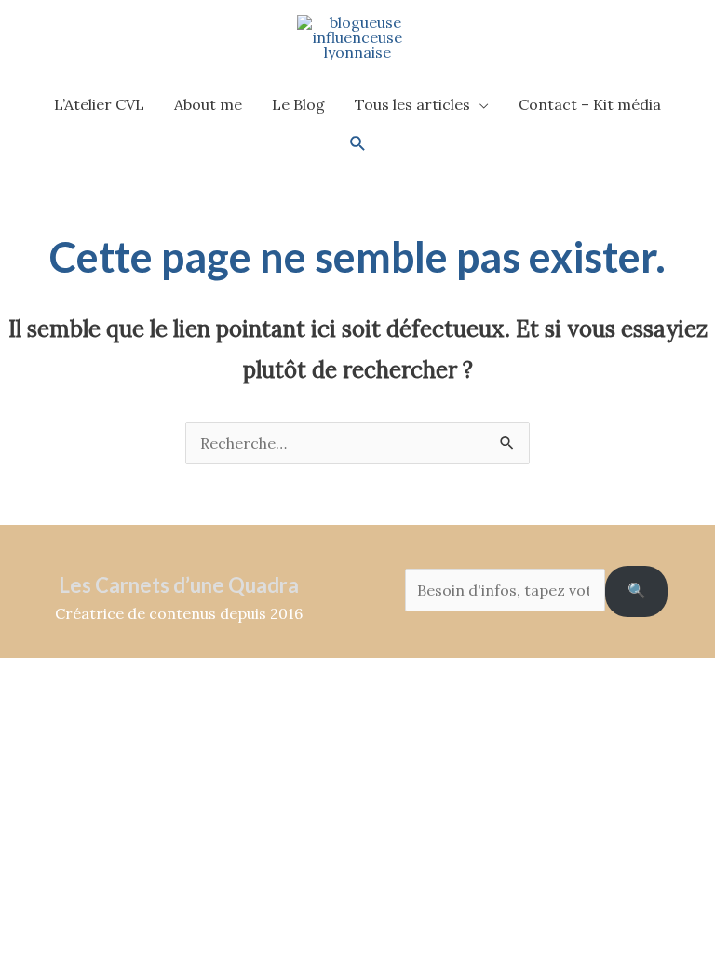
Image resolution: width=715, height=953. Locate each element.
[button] (358, 144)
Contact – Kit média (590, 104)
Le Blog (298, 104)
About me (208, 104)
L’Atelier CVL (99, 104)
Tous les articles (412, 104)
